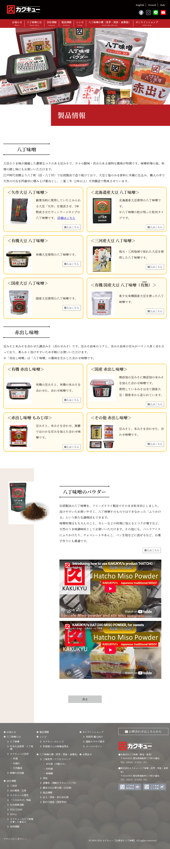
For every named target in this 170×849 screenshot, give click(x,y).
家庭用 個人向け (94, 736)
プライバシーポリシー (15, 838)
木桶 (14, 758)
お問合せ (87, 754)
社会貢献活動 (17, 804)
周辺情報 (47, 792)
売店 (45, 778)
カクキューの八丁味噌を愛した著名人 (21, 820)
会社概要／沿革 (18, 790)
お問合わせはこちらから (145, 731)
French (152, 5)
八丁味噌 (14, 741)
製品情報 (66, 23)
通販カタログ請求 (95, 741)
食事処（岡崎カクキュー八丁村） (60, 782)
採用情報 (14, 826)
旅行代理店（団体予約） (55, 802)
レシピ (80, 23)
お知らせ (17, 23)
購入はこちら (71, 227)
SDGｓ (13, 814)
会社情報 (52, 23)
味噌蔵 (48, 773)
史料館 (48, 768)
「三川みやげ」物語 (20, 800)
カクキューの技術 (19, 753)
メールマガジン (94, 746)
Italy (162, 5)
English (140, 5)
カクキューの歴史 (19, 795)
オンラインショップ (147, 23)
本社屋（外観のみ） (55, 763)
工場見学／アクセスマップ (57, 759)
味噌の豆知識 (17, 772)
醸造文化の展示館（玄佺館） (58, 787)
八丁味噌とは (34, 23)
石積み (15, 763)
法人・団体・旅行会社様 (55, 797)
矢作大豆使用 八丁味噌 (21, 747)
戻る (85, 699)
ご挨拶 (13, 785)
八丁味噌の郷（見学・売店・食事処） (109, 23)
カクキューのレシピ (53, 741)
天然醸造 (16, 768)
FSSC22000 (16, 809)
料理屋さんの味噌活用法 (55, 746)
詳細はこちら (66, 218)
